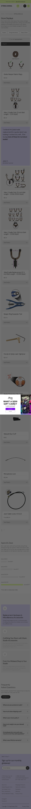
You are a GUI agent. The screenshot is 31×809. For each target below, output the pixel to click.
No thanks (10, 411)
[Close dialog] (30, 395)
